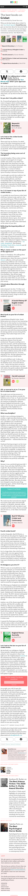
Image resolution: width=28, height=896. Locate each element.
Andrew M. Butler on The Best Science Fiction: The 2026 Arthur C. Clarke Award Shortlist (14, 798)
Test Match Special (9, 25)
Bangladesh (8, 243)
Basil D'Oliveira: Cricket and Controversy (18, 518)
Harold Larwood (18, 376)
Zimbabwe (4, 245)
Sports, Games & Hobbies (13, 10)
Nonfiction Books (9, 10)
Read (13, 130)
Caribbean (6, 247)
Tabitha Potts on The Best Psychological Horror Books (14, 838)
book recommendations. (18, 870)
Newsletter (4, 883)
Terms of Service (5, 888)
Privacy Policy (5, 886)
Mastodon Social (5, 890)
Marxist (3, 260)
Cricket (21, 11)
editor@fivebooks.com (16, 735)
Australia (19, 245)
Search (2, 6)
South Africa (11, 245)
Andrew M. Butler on (18, 783)
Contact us (4, 885)
